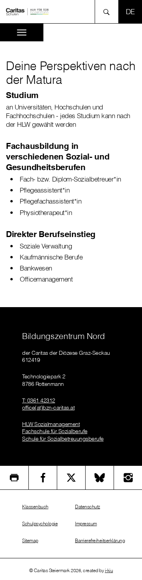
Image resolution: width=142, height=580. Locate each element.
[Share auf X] (71, 477)
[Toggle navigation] (21, 32)
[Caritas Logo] (27, 11)
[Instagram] (128, 477)
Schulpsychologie (40, 523)
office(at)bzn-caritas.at (48, 407)
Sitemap (30, 540)
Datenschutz (87, 507)
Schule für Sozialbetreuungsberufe (63, 438)
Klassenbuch (35, 507)
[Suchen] (108, 11)
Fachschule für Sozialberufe (55, 431)
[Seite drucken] (14, 477)
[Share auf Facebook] (43, 477)
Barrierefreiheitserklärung (100, 540)
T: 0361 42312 (38, 400)
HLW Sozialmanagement (51, 424)
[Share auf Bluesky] (100, 477)
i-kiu (109, 570)
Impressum (86, 523)
